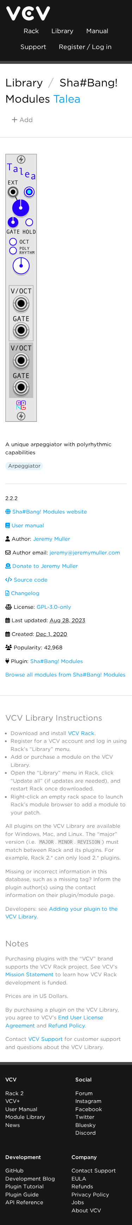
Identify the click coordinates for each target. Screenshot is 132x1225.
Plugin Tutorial (24, 1186)
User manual (27, 525)
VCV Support (45, 1039)
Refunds (82, 1186)
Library (62, 31)
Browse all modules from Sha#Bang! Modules (65, 675)
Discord (85, 1133)
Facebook (88, 1109)
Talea (67, 98)
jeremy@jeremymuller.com (85, 553)
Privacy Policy (90, 1194)
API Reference (24, 1202)
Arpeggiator (24, 466)
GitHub (14, 1171)
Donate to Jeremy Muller (44, 566)
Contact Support (93, 1171)
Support (33, 46)
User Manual (21, 1109)
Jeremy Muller (51, 539)
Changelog (24, 593)
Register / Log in (85, 46)
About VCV (86, 1210)
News (12, 1125)
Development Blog (30, 1179)
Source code (30, 580)
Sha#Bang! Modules (56, 661)
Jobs (77, 1202)
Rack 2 (14, 1093)
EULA (78, 1179)
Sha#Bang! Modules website (49, 512)
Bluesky (85, 1125)
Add (25, 119)
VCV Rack (81, 733)
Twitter (84, 1117)
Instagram (88, 1101)
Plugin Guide (22, 1194)
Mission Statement (29, 974)
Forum (84, 1093)
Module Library (25, 1117)
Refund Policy (66, 1026)
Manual (97, 31)
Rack (31, 31)
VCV (11, 1080)
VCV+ (12, 1101)
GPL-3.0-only (54, 607)
